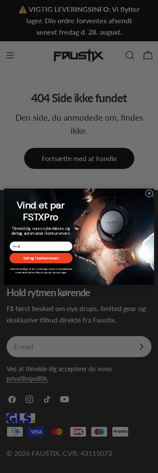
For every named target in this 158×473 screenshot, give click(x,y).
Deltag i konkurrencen (41, 258)
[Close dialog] (149, 193)
